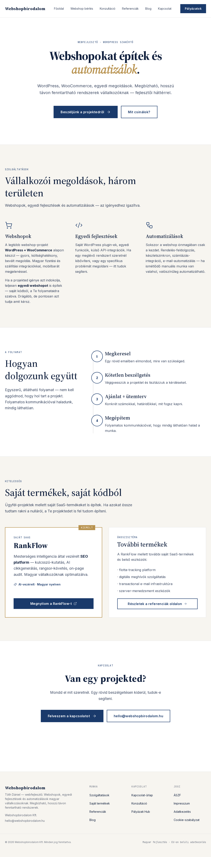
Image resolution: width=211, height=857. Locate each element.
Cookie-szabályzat (186, 820)
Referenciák (130, 8)
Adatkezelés (182, 811)
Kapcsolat (164, 8)
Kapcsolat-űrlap (142, 795)
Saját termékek (99, 803)
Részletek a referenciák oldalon (155, 604)
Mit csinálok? (139, 112)
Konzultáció (107, 8)
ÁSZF (177, 795)
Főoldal (59, 8)
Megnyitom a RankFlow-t (51, 604)
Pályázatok (193, 8)
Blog (148, 8)
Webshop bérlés (81, 8)
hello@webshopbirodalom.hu (138, 716)
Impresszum (182, 803)
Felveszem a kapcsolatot (69, 716)
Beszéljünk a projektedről (82, 112)
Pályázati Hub (140, 811)
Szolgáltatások (99, 795)
